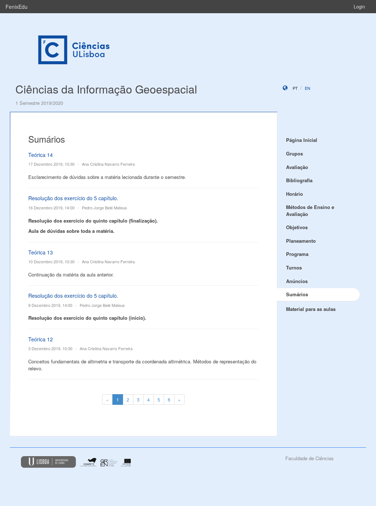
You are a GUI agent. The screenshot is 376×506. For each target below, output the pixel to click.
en (307, 88)
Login (359, 6)
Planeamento (301, 240)
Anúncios (297, 281)
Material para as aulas (311, 308)
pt (295, 88)
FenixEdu (17, 6)
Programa (297, 253)
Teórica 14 (40, 154)
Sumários (297, 294)
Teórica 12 (40, 339)
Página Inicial (301, 139)
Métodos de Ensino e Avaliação (310, 210)
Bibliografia (299, 180)
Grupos (294, 153)
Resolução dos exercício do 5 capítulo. (73, 198)
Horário (294, 193)
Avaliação (297, 167)
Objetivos (297, 227)
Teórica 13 (40, 252)
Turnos (294, 267)
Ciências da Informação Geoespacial (106, 89)
